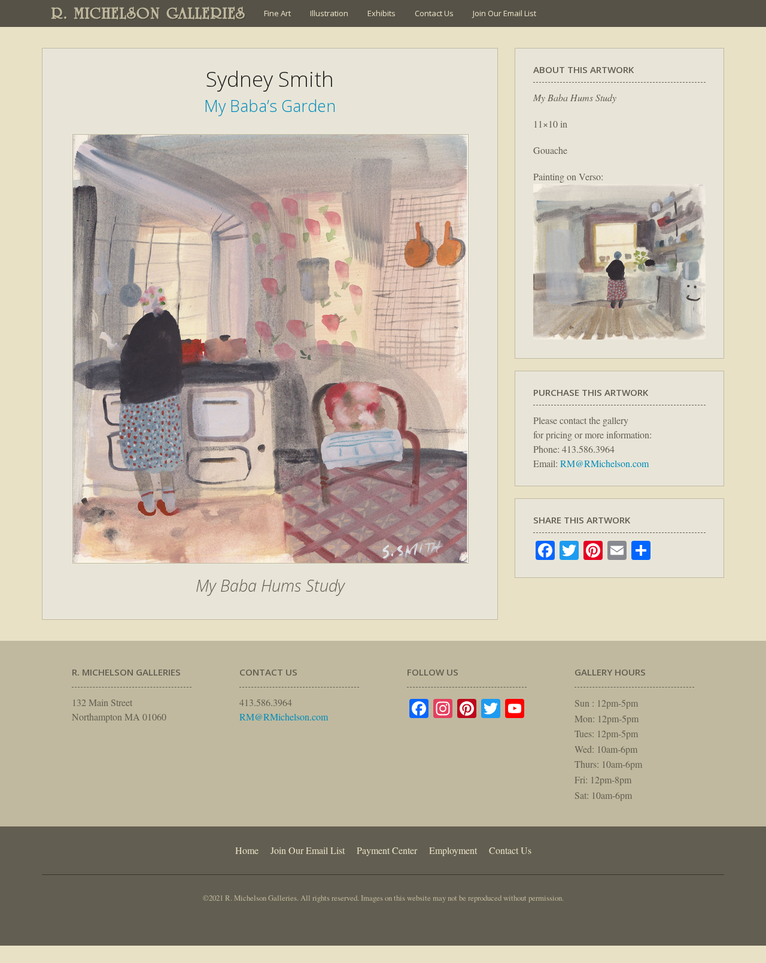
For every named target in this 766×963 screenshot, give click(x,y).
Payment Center (387, 850)
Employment (453, 850)
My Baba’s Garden (270, 106)
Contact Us (434, 13)
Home (247, 850)
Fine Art (277, 13)
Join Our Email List (504, 13)
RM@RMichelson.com (604, 463)
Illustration (329, 13)
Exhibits (381, 13)
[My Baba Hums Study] (270, 569)
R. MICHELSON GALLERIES (148, 13)
